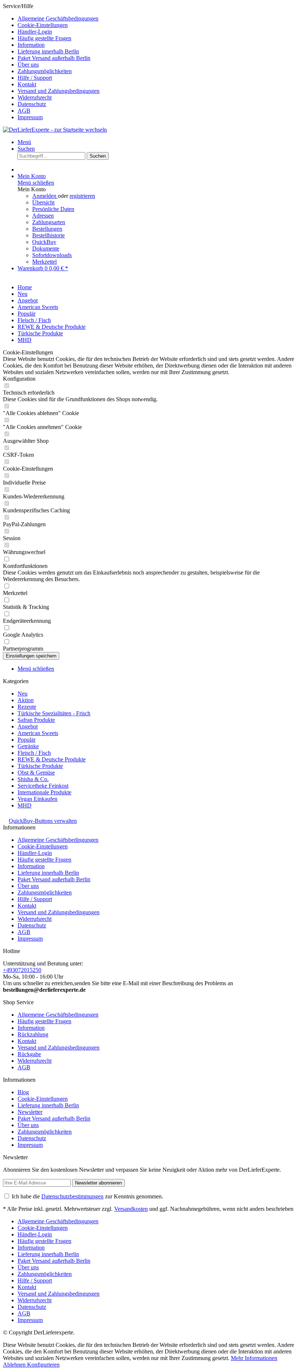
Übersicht (43, 202)
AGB (24, 111)
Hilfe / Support (35, 78)
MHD (24, 805)
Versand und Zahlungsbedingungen (59, 91)
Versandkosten (131, 1209)
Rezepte (27, 707)
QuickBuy (44, 242)
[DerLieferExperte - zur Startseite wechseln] (55, 130)
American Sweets (38, 733)
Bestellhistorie (48, 235)
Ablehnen (15, 1364)
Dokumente (45, 248)
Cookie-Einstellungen (43, 25)
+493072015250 (22, 970)
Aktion (26, 700)
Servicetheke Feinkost (43, 786)
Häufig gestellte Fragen (44, 38)
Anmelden (45, 196)
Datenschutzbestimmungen (72, 1196)
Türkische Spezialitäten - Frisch (54, 713)
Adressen (43, 215)
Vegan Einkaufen (37, 799)
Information (31, 45)
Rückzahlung (33, 1034)
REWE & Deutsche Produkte (52, 759)
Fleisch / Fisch (34, 753)
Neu (22, 693)
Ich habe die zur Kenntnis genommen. (87, 1196)
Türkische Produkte (40, 766)
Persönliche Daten (53, 209)
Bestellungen (47, 229)
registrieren (82, 196)
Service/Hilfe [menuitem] (51, 61)
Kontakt (27, 84)
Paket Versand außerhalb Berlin (54, 58)
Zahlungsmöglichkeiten (45, 71)
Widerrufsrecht (35, 97)
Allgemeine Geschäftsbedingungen (58, 18)
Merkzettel (44, 262)
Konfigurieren (43, 1364)
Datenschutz (32, 104)
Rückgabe (29, 1054)
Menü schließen (36, 183)
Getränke (28, 746)
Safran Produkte (36, 720)
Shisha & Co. (33, 779)
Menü (24, 142)
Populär (26, 740)
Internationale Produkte (44, 792)
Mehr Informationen (254, 1358)
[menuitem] (157, 18)
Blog (23, 1092)
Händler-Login (35, 32)
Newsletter (30, 1112)
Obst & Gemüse (36, 772)
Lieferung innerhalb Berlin (48, 51)
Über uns (28, 64)
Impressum (30, 117)
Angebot (28, 726)
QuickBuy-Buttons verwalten (43, 821)
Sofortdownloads (52, 255)
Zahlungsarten (48, 222)
